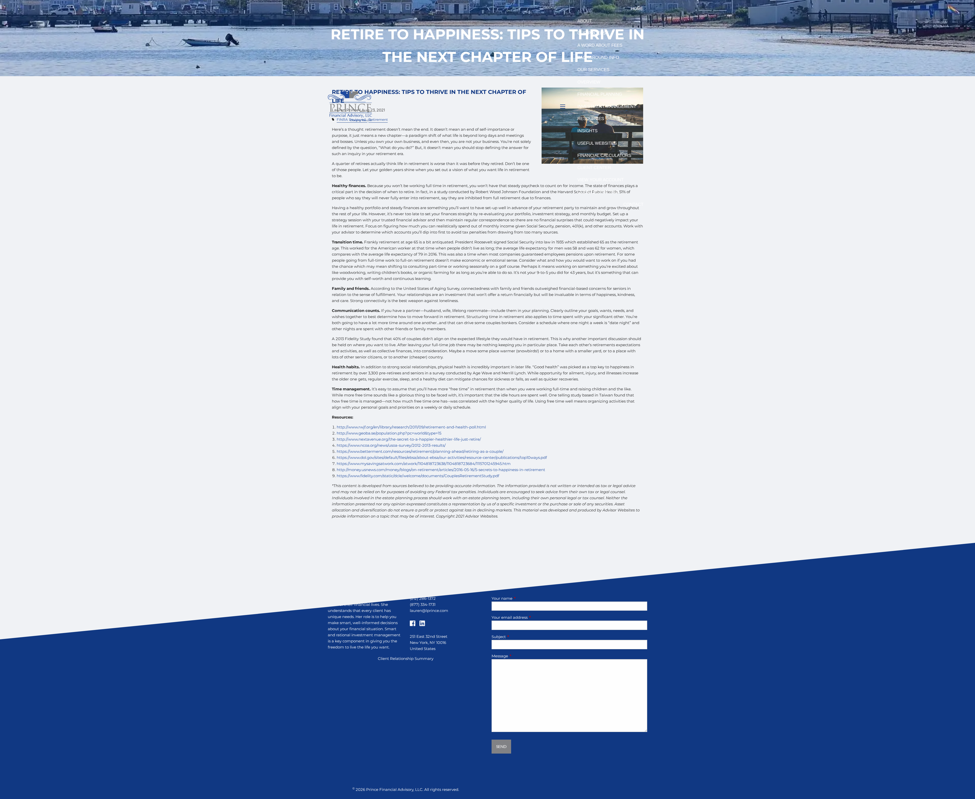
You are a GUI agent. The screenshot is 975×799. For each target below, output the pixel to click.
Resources (590, 118)
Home (637, 8)
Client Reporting (598, 192)
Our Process (593, 33)
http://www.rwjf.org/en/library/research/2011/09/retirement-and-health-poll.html (411, 427)
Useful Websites (597, 143)
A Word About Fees (599, 45)
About (584, 21)
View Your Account (600, 179)
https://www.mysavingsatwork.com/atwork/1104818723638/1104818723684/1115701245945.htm (424, 463)
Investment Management (606, 106)
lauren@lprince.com (429, 610)
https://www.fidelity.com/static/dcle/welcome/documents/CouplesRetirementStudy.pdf (418, 475)
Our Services (593, 69)
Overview (588, 82)
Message (520, 656)
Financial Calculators (604, 155)
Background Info (598, 57)
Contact (633, 204)
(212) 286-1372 (423, 598)
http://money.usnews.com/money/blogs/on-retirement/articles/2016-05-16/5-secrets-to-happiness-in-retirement (441, 469)
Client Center (594, 167)
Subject (518, 636)
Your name (522, 598)
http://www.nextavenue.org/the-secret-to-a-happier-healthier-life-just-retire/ (409, 439)
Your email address (529, 617)
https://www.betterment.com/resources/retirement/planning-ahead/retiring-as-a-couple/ (420, 451)
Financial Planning (599, 94)
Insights (587, 130)
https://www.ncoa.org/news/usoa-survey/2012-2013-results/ (391, 445)
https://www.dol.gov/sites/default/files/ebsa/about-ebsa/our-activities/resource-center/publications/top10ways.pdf (442, 457)
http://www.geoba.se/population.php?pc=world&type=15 (389, 433)
